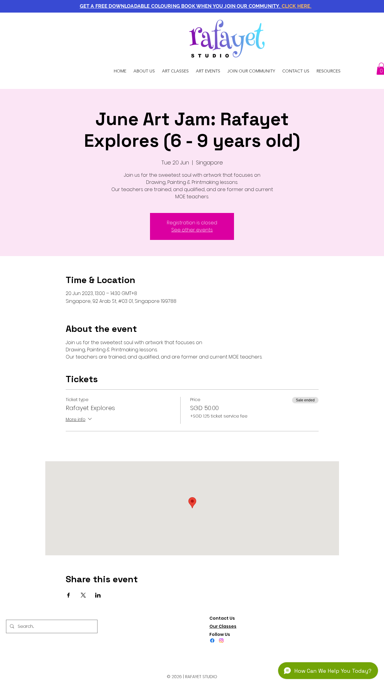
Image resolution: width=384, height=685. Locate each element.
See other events (192, 229)
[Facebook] (212, 640)
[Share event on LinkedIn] (98, 595)
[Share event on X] (83, 595)
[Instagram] (221, 640)
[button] (196, 6)
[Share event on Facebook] (68, 595)
